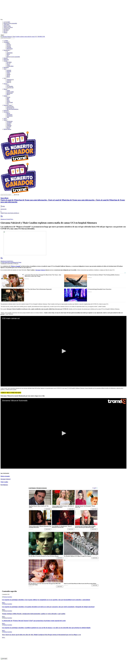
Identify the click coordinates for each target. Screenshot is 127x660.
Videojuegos (9, 114)
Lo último (6, 40)
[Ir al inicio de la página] (4, 658)
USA (5, 78)
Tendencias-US (10, 79)
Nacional (8, 46)
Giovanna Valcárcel (5, 479)
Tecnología (6, 112)
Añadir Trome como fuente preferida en (10, 213)
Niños (7, 99)
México (8, 94)
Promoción (6, 110)
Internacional (9, 48)
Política (8, 43)
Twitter (8, 72)
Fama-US (8, 82)
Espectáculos (7, 50)
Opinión (5, 60)
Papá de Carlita (7, 26)
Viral (5, 68)
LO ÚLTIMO (7, 22)
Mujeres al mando (5, 476)
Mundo (5, 89)
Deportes (6, 58)
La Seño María (9, 66)
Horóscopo (6, 59)
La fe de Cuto (7, 28)
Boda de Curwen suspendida (10, 23)
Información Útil (10, 107)
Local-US (8, 80)
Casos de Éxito (9, 106)
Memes (8, 76)
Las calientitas (9, 86)
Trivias (5, 118)
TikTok (8, 75)
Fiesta (7, 85)
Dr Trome (8, 126)
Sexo (7, 103)
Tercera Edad (9, 102)
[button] (16, 194)
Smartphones (9, 115)
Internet (8, 113)
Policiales (8, 44)
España (8, 90)
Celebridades (9, 52)
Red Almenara (4, 484)
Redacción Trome (17, 262)
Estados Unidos (10, 91)
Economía (8, 47)
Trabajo (8, 101)
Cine (7, 55)
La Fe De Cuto (9, 87)
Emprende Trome (8, 105)
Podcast (5, 32)
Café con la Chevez (8, 27)
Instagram (8, 71)
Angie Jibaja (6, 24)
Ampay (8, 64)
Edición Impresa (7, 129)
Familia (5, 95)
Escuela (8, 97)
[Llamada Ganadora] (18, 161)
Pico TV (5, 31)
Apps (7, 117)
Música (8, 54)
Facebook (8, 70)
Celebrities (8, 125)
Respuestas (6, 67)
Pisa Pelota (6, 30)
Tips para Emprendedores (12, 109)
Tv (7, 51)
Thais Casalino (4, 482)
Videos (5, 120)
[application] (63, 351)
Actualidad (6, 42)
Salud (7, 98)
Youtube (8, 74)
